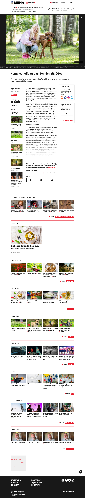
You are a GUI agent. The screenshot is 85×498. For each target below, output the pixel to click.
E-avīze (14, 483)
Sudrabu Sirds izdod (17, 357)
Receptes (15, 288)
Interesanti (16, 260)
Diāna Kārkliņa (16, 88)
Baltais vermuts (34, 384)
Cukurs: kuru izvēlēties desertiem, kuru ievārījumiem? (50, 274)
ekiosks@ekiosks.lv (68, 491)
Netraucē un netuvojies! (14, 139)
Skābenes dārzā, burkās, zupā (25, 246)
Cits (13, 371)
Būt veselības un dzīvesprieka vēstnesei (18, 385)
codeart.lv (20, 496)
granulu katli (14, 466)
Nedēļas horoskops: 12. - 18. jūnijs (18, 273)
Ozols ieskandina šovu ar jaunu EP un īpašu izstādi (34, 358)
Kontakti (35, 485)
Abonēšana (16, 480)
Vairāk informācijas (50, 173)
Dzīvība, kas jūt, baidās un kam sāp (50, 210)
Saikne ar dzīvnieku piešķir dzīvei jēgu (65, 330)
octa (22, 462)
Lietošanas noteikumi (17, 493)
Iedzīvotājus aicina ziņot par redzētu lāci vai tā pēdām (16, 126)
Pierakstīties (68, 120)
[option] (42, 42)
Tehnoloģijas (17, 400)
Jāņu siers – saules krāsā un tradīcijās (49, 302)
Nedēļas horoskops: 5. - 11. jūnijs (66, 273)
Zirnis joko (16, 430)
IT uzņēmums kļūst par (65, 413)
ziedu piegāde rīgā (15, 459)
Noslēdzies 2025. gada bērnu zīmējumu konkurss (50, 386)
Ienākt (71, 2)
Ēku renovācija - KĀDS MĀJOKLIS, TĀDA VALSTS (30, 7)
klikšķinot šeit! (52, 167)
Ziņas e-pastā (38, 483)
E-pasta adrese (65, 113)
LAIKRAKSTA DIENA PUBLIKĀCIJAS (23, 197)
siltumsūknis (21, 467)
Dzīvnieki (13, 94)
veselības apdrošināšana (18, 463)
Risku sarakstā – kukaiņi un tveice (15, 167)
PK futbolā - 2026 (31, 11)
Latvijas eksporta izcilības (18, 11)
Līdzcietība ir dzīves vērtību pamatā (17, 210)
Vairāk (52, 216)
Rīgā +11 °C (55, 9)
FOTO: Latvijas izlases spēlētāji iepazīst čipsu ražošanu (66, 385)
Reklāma (15, 485)
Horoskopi (36, 480)
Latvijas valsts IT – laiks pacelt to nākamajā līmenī (50, 414)
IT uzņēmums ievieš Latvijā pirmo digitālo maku (34, 414)
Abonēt (62, 2)
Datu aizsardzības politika (18, 494)
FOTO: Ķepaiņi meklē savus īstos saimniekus (16, 154)
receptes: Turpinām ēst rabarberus (65, 302)
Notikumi (15, 344)
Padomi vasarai (34, 273)
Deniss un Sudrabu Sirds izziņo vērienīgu (66, 358)
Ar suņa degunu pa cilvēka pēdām (33, 210)
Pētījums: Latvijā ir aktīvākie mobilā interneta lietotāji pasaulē (16, 415)
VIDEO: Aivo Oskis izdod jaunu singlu (50, 358)
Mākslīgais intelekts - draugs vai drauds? (22, 9)
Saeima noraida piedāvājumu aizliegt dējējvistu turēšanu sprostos (16, 182)
